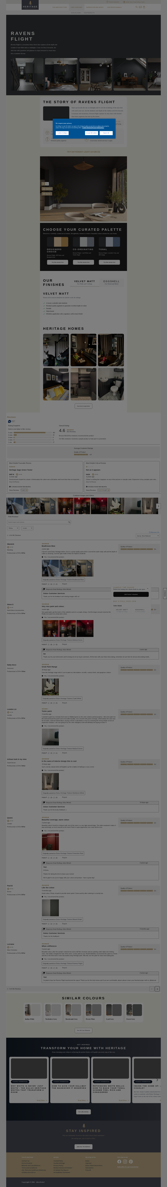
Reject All (106, 133)
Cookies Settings (62, 133)
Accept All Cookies (91, 133)
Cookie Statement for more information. (93, 127)
